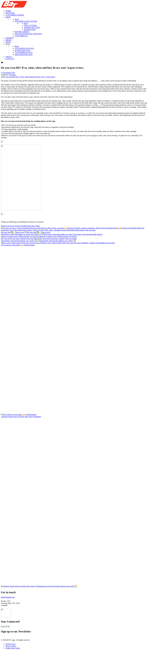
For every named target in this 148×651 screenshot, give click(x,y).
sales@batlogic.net (8, 597)
